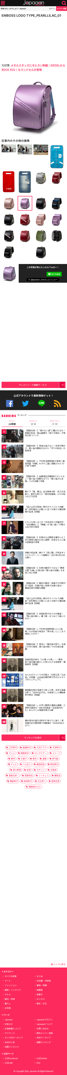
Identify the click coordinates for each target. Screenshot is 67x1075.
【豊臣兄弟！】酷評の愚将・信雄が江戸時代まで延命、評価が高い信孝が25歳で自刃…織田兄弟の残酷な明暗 (45, 585)
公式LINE (41, 403)
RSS (57, 403)
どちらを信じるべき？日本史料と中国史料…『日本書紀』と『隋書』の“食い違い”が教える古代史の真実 (45, 524)
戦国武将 (25, 753)
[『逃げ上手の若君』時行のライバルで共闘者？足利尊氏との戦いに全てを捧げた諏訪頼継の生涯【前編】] (12, 513)
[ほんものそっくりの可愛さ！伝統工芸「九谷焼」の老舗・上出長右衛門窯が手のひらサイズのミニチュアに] (12, 680)
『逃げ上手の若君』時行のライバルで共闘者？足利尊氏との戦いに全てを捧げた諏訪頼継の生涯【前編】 (45, 509)
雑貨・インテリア (13, 989)
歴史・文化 (42, 1003)
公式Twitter (25, 403)
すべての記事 (11, 976)
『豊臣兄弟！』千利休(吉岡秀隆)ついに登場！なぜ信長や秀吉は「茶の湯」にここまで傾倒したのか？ (45, 631)
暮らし (8, 1003)
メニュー (3, 3)
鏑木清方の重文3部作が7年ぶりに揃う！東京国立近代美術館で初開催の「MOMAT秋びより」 (44, 723)
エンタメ (41, 998)
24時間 (12, 423)
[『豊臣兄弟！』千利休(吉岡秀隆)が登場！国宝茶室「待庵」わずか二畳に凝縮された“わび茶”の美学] (12, 467)
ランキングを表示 (32, 737)
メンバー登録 (61, 8)
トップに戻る (59, 964)
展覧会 (57, 775)
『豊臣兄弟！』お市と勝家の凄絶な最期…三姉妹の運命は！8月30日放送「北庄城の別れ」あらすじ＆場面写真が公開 (45, 707)
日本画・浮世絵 (44, 980)
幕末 (35, 758)
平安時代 (56, 747)
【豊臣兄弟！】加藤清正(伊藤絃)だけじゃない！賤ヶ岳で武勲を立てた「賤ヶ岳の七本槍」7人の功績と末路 (45, 479)
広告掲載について (13, 1028)
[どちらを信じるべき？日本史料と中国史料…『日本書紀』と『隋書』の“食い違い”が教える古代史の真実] (12, 528)
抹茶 (29, 769)
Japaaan (33, 3)
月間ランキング (12, 1046)
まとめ (40, 976)
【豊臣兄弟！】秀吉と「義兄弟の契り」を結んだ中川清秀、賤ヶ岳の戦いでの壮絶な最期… (45, 646)
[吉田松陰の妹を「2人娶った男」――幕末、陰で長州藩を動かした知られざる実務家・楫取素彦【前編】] (12, 665)
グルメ (8, 994)
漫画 (44, 758)
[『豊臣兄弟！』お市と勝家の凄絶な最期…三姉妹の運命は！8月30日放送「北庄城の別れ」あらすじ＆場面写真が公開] (12, 711)
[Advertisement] (23, 39)
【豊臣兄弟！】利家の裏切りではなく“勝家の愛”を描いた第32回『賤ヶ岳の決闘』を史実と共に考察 (45, 570)
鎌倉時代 (14, 781)
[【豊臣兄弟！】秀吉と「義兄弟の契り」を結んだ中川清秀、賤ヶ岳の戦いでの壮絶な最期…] (12, 650)
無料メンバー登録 (45, 1033)
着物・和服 (42, 985)
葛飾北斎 (55, 781)
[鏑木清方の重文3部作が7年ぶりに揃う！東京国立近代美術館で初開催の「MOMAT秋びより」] (12, 726)
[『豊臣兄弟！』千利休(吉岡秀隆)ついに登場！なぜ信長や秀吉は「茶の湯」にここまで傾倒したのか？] (12, 635)
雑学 (13, 758)
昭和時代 (28, 781)
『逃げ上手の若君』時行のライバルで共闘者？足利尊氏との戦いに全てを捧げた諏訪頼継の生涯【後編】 (45, 601)
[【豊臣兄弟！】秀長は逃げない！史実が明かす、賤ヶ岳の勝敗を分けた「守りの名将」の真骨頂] (12, 452)
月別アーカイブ (44, 1037)
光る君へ (42, 781)
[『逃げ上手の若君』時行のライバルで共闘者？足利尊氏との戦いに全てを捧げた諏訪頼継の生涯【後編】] (12, 604)
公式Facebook (9, 403)
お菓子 (24, 758)
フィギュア (43, 775)
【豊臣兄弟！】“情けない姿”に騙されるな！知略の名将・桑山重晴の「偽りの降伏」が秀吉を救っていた (45, 433)
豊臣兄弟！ (14, 775)
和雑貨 (40, 989)
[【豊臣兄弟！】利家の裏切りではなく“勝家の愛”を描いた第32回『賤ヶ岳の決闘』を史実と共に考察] (12, 574)
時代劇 (55, 758)
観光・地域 (10, 998)
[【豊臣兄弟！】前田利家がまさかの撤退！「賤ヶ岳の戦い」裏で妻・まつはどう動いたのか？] (12, 619)
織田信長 (40, 764)
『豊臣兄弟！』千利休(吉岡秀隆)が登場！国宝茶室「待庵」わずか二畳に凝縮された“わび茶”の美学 (45, 463)
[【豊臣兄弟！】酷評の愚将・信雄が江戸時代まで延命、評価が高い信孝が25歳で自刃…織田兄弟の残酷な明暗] (12, 589)
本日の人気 (10, 1042)
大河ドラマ (41, 747)
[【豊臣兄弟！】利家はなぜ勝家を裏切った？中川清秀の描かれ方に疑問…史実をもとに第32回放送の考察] (12, 543)
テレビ (14, 764)
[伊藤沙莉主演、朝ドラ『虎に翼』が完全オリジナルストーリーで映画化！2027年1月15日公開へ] (12, 558)
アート (8, 980)
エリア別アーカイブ (14, 1037)
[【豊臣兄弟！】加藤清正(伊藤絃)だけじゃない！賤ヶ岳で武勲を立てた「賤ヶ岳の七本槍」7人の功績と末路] (12, 482)
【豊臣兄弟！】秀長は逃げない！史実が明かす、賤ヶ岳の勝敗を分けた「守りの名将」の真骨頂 (45, 448)
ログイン (52, 8)
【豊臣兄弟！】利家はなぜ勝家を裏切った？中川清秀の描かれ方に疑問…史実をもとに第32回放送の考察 (45, 540)
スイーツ (56, 753)
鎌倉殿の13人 (35, 786)
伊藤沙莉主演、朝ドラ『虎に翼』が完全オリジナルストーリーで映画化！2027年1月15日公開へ (45, 555)
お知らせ (9, 1024)
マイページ (10, 1033)
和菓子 (40, 994)
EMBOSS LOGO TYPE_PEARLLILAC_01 (31, 15)
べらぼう (27, 764)
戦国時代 (27, 747)
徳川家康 (17, 769)
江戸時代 (13, 747)
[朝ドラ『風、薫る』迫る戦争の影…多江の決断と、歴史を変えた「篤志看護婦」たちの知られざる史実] (12, 497)
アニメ (12, 753)
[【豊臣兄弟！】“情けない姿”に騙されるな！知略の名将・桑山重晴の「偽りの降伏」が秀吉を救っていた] (12, 436)
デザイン (40, 769)
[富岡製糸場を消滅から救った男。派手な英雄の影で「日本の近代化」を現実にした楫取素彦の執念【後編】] (12, 696)
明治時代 (54, 764)
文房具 (53, 769)
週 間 (33, 423)
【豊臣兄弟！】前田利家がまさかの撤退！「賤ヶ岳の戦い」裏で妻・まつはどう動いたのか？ (45, 616)
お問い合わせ (43, 1028)
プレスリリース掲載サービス (33, 384)
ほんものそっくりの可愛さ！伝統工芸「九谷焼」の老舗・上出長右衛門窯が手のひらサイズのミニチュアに (45, 677)
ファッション (11, 985)
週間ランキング (44, 1042)
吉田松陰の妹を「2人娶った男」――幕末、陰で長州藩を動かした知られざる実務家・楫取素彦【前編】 (45, 662)
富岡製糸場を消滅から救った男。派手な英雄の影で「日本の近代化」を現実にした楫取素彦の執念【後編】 (45, 692)
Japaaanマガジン (45, 1019)
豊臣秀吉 (29, 775)
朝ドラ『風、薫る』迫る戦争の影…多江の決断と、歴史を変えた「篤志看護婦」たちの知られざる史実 (45, 494)
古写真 (8, 1007)
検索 (64, 3)
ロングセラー (40, 753)
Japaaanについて (45, 1024)
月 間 (55, 423)
